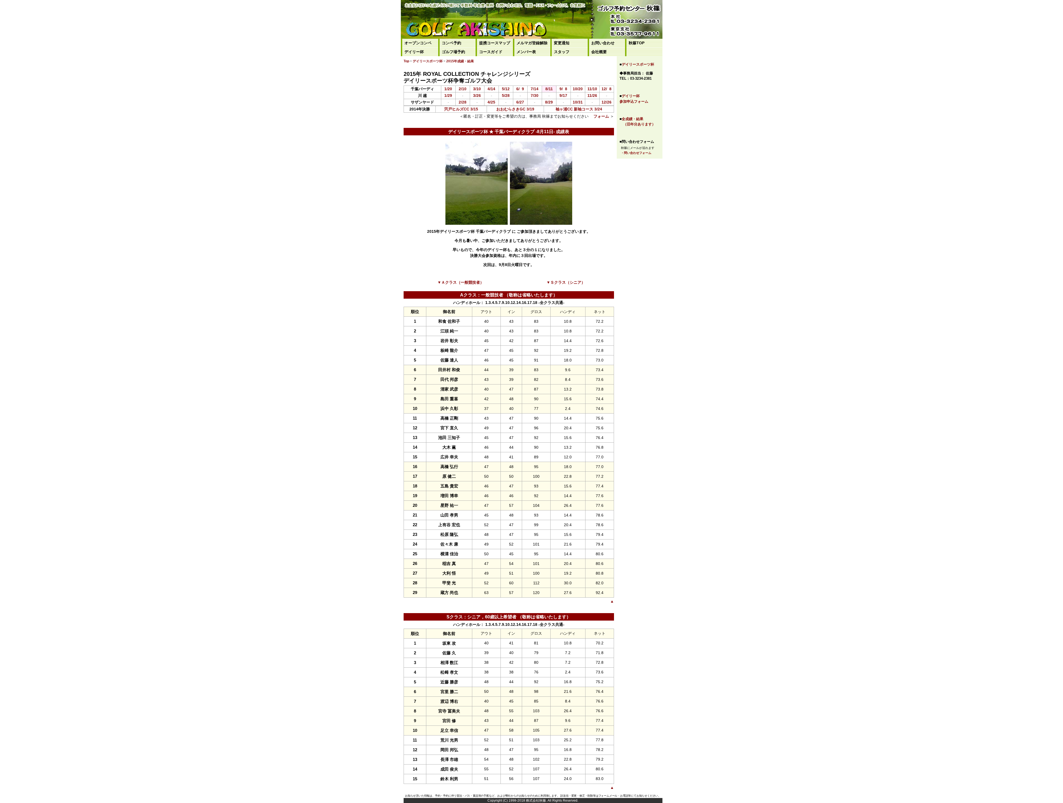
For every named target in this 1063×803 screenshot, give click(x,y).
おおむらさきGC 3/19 (515, 109)
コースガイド (490, 52)
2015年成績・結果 (460, 61)
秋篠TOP (636, 43)
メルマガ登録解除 (532, 43)
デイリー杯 (414, 52)
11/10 (592, 89)
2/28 (462, 102)
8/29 (549, 102)
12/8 (607, 89)
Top (406, 61)
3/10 (477, 89)
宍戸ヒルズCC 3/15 (461, 109)
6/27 (520, 102)
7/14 (534, 89)
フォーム (601, 116)
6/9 (520, 89)
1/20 (448, 89)
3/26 (477, 95)
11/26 (592, 95)
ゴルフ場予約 (453, 52)
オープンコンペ (418, 43)
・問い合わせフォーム (636, 152)
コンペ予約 (451, 43)
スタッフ (561, 52)
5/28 (506, 95)
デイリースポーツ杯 (638, 64)
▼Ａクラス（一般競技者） (460, 282)
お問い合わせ (603, 43)
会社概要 (599, 52)
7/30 (534, 95)
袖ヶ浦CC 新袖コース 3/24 (579, 109)
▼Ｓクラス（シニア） (565, 282)
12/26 (607, 102)
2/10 (462, 89)
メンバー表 (526, 52)
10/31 (578, 102)
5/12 (506, 89)
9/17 (563, 95)
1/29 (448, 95)
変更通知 (561, 43)
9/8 (563, 89)
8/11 (549, 89)
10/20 (578, 89)
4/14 (491, 89)
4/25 (491, 102)
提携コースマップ (494, 43)
